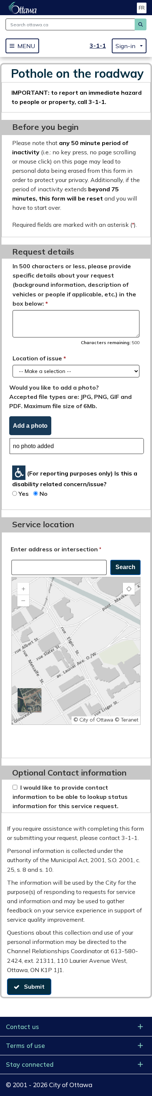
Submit (32, 986)
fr (142, 7)
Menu (26, 46)
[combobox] (59, 567)
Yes (23, 493)
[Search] (125, 567)
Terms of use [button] (25, 1045)
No (43, 493)
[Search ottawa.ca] (140, 24)
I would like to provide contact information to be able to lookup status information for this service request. (70, 797)
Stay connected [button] (29, 1064)
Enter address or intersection (56, 549)
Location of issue (37, 358)
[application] (76, 650)
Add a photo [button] (30, 426)
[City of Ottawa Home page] (23, 8)
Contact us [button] (22, 1027)
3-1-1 (98, 45)
